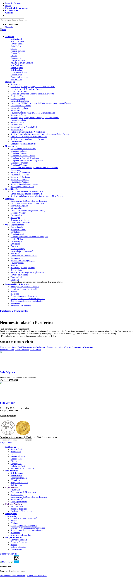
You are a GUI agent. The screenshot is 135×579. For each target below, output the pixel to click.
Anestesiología (17, 227)
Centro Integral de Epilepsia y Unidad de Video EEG (33, 86)
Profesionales (16, 215)
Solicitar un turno (7, 350)
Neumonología (17, 258)
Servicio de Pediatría (19, 275)
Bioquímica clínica (18, 229)
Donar (8, 5)
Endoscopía (15, 170)
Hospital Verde (6, 442)
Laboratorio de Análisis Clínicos (24, 256)
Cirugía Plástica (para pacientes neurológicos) (29, 237)
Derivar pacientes (22, 350)
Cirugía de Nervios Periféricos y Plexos (27, 160)
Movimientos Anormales (21, 106)
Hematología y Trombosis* (22, 251)
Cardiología (15, 232)
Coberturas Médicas (19, 72)
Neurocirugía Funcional (20, 172)
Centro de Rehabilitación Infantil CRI (26, 194)
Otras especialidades (19, 502)
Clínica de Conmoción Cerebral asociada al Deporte (32, 94)
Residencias (15, 303)
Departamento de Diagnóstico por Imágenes (29, 201)
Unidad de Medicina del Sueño (23, 144)
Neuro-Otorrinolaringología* (23, 260)
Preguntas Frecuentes (19, 77)
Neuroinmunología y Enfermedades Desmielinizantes (33, 113)
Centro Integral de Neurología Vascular (27, 89)
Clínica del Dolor (18, 98)
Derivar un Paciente (19, 540)
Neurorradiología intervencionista (24, 184)
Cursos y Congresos (19, 542)
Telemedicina (16, 141)
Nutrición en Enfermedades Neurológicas (28, 132)
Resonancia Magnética (20, 220)
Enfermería (15, 244)
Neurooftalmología (18, 120)
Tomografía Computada (20, 222)
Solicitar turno (16, 79)
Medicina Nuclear (18, 213)
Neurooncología (17, 122)
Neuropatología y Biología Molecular (26, 127)
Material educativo (18, 547)
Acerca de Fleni (17, 41)
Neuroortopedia (17, 263)
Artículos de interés (19, 509)
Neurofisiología (17, 110)
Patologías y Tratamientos (14, 310)
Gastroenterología (18, 248)
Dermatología (16, 241)
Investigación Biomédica (21, 306)
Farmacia (14, 246)
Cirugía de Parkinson (19, 163)
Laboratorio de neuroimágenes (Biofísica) (28, 210)
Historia (14, 56)
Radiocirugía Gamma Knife (22, 187)
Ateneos (14, 291)
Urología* (15, 279)
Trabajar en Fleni (18, 60)
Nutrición (14, 265)
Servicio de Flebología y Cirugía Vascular (28, 272)
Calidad (14, 48)
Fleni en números (18, 51)
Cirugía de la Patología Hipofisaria (25, 158)
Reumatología (16, 270)
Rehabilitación (17, 494)
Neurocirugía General (20, 175)
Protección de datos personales (12, 576)
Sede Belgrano (17, 67)
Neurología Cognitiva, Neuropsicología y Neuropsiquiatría (35, 117)
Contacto (9, 13)
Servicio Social (17, 44)
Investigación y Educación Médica (25, 287)
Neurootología (17, 125)
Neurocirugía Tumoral (20, 179)
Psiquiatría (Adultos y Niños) (23, 267)
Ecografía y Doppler (19, 206)
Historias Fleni (17, 506)
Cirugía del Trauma (19, 165)
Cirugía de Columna (19, 151)
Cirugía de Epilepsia (19, 153)
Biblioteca (15, 294)
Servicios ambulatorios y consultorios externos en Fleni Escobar (37, 196)
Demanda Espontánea (20, 101)
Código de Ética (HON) (37, 576)
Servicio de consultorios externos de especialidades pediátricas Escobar (40, 134)
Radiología (15, 217)
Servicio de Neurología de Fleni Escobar (27, 139)
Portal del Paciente (13, 3)
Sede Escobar (16, 70)
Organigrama (16, 58)
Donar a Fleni (16, 53)
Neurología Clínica (18, 115)
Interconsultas (16, 208)
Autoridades (16, 46)
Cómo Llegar (16, 75)
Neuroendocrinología (19, 108)
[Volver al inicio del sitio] (3, 29)
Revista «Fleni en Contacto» (22, 63)
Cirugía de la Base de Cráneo (23, 156)
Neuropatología (17, 499)
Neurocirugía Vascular (20, 182)
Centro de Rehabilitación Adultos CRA (27, 191)
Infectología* (16, 253)
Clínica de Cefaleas (19, 91)
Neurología (15, 84)
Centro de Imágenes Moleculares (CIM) (27, 203)
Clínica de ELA (17, 96)
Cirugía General (17, 234)
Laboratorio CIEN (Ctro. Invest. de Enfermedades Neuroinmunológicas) (41, 103)
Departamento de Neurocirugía (23, 148)
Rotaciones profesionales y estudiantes (26, 301)
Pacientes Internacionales (16, 8)
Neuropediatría (17, 129)
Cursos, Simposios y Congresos (24, 296)
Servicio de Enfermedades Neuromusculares (29, 136)
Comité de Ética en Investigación (24, 289)
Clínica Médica (17, 239)
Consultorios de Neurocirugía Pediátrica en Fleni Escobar (34, 167)
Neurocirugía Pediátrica (20, 177)
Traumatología (17, 277)
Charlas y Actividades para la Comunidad (28, 298)
